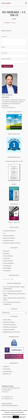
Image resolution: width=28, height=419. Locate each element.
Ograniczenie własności (9, 238)
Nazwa (3, 47)
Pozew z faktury (7, 319)
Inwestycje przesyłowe (8, 329)
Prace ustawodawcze (8, 263)
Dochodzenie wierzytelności (10, 327)
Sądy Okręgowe (7, 268)
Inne (4, 233)
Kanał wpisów (6, 369)
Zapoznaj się (22, 416)
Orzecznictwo (6, 258)
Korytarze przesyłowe (8, 235)
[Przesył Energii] (6, 3)
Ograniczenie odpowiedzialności (10, 405)
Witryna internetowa (6, 58)
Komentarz (4, 36)
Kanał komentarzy (7, 371)
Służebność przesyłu (8, 240)
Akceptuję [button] (16, 416)
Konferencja (6, 253)
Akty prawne (6, 251)
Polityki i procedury (8, 260)
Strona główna (7, 270)
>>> (15, 107)
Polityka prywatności (7, 403)
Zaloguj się (6, 366)
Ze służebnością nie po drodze (14, 291)
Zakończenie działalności (9, 324)
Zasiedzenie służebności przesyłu (11, 243)
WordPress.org (7, 374)
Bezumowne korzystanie (9, 230)
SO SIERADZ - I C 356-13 (10, 22)
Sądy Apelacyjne (7, 265)
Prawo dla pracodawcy (9, 322)
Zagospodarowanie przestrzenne (11, 332)
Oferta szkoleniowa (8, 256)
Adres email (4, 53)
